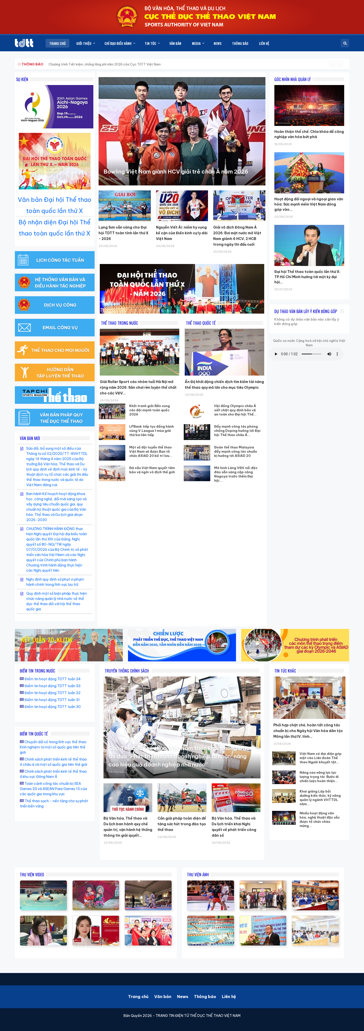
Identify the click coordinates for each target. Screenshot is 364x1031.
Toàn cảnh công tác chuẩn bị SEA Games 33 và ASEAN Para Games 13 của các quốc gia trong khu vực (53, 788)
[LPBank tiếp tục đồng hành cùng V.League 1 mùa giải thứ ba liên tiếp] (112, 432)
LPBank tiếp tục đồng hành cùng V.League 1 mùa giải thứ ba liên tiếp (151, 430)
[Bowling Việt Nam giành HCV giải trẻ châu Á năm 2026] (182, 131)
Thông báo (205, 996)
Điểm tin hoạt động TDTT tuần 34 (53, 679)
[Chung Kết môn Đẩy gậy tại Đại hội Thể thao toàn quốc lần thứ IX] (43, 883)
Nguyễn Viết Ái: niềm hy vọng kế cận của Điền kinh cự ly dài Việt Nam (182, 233)
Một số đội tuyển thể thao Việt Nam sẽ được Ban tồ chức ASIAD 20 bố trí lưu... (150, 451)
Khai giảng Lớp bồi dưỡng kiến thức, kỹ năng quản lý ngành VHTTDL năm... (320, 797)
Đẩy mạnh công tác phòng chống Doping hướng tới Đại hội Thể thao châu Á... (237, 430)
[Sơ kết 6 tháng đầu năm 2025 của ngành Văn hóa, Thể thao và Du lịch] (96, 883)
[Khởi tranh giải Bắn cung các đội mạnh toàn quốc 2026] (112, 411)
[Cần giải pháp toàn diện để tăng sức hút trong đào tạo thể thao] (181, 797)
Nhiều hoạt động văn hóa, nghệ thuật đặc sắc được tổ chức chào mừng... (320, 819)
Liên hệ (229, 996)
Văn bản (162, 996)
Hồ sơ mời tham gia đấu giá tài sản (47, 64)
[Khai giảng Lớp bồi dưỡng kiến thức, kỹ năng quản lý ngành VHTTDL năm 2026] (284, 796)
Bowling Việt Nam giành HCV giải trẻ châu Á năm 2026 (176, 171)
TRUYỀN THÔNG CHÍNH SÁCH (127, 671)
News (182, 996)
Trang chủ (138, 996)
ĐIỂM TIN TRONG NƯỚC (37, 671)
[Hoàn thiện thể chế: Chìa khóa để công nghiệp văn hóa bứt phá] (309, 85)
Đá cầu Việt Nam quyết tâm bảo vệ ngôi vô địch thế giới (152, 470)
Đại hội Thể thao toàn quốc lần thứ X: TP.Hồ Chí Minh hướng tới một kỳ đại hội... (307, 276)
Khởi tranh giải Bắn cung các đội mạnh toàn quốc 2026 (149, 410)
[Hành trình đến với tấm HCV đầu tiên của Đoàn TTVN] (148, 918)
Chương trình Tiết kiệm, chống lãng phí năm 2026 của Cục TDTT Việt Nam (105, 64)
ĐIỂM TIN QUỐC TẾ (34, 734)
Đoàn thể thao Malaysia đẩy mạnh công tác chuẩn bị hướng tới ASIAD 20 (235, 451)
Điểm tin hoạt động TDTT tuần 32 (52, 693)
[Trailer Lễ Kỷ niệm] (96, 918)
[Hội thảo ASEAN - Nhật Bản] (43, 918)
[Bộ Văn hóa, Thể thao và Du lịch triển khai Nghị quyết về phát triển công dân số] (236, 797)
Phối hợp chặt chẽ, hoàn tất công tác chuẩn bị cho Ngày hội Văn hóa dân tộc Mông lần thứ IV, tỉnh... (308, 731)
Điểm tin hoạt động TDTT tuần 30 (53, 707)
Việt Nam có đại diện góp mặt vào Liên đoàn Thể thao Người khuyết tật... (320, 758)
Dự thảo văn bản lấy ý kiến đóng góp (305, 311)
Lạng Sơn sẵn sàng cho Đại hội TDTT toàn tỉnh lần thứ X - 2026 (124, 233)
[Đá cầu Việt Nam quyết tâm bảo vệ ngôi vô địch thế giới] (112, 473)
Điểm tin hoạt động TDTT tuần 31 (52, 700)
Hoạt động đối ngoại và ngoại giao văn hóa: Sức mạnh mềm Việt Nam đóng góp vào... (308, 204)
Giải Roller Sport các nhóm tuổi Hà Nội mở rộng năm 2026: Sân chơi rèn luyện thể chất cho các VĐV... (138, 387)
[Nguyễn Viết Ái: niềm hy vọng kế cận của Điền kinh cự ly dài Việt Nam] (182, 205)
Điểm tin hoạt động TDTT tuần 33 (52, 686)
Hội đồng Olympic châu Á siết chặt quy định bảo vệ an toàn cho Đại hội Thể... (235, 410)
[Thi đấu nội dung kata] (148, 883)
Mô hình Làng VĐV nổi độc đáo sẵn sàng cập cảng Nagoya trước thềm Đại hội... (236, 474)
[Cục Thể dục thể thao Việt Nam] (24, 43)
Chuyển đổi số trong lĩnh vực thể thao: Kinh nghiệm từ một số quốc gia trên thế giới (53, 747)
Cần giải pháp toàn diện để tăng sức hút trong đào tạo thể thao (181, 824)
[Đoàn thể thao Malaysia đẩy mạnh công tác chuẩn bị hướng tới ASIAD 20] (197, 453)
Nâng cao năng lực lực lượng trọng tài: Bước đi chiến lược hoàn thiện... (319, 776)
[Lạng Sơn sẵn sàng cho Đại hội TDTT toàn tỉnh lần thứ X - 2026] (125, 205)
